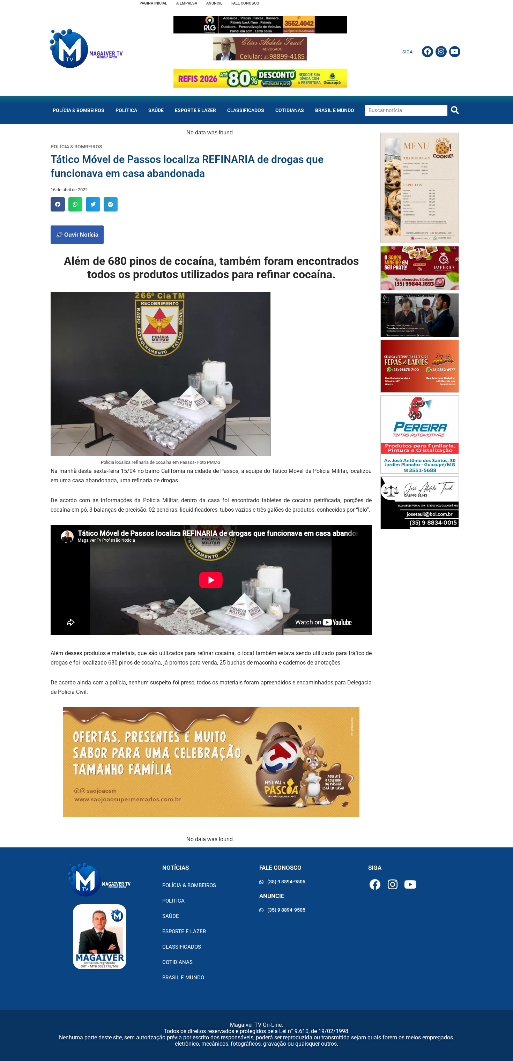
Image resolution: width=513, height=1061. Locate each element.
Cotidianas (289, 110)
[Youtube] (454, 51)
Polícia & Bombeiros (78, 110)
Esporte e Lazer (195, 110)
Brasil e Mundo (334, 110)
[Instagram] (441, 51)
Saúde (156, 110)
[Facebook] (427, 51)
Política (126, 110)
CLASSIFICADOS (245, 110)
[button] (58, 204)
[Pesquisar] (454, 110)
